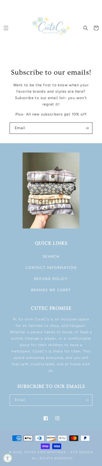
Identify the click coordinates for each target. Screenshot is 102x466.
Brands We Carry (51, 290)
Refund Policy (51, 279)
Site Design (81, 452)
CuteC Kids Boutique (45, 452)
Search (51, 256)
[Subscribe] (87, 128)
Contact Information (51, 268)
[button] (6, 28)
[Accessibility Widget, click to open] (7, 458)
